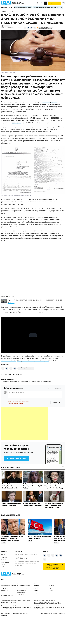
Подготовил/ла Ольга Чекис (12, 374)
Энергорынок (5, 590)
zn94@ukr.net (35, 561)
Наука (34, 583)
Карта (2, 566)
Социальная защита (22, 583)
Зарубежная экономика (23, 585)
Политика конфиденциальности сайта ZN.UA (53, 613)
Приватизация (5, 593)
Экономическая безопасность (21, 591)
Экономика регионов (7, 595)
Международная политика (8, 585)
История (51, 585)
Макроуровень (5, 588)
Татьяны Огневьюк (8, 361)
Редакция (4, 557)
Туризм (51, 590)
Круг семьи (52, 588)
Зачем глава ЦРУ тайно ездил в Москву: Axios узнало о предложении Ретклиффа (12, 539)
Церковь (35, 590)
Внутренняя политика (7, 583)
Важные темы (6, 7)
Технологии (36, 585)
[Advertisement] (24, 423)
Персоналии (20, 594)
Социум (51, 583)
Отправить (56, 402)
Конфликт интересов (23, 588)
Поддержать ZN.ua (54, 3)
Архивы (3, 554)
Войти (41, 3)
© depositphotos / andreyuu (8, 72)
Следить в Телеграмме (17, 458)
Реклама (3, 559)
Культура (35, 593)
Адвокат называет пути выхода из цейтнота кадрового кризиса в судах (35, 301)
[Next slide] (63, 7)
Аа (46, 3)
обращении (16, 123)
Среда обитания (37, 588)
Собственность (53, 593)
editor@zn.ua (18, 565)
